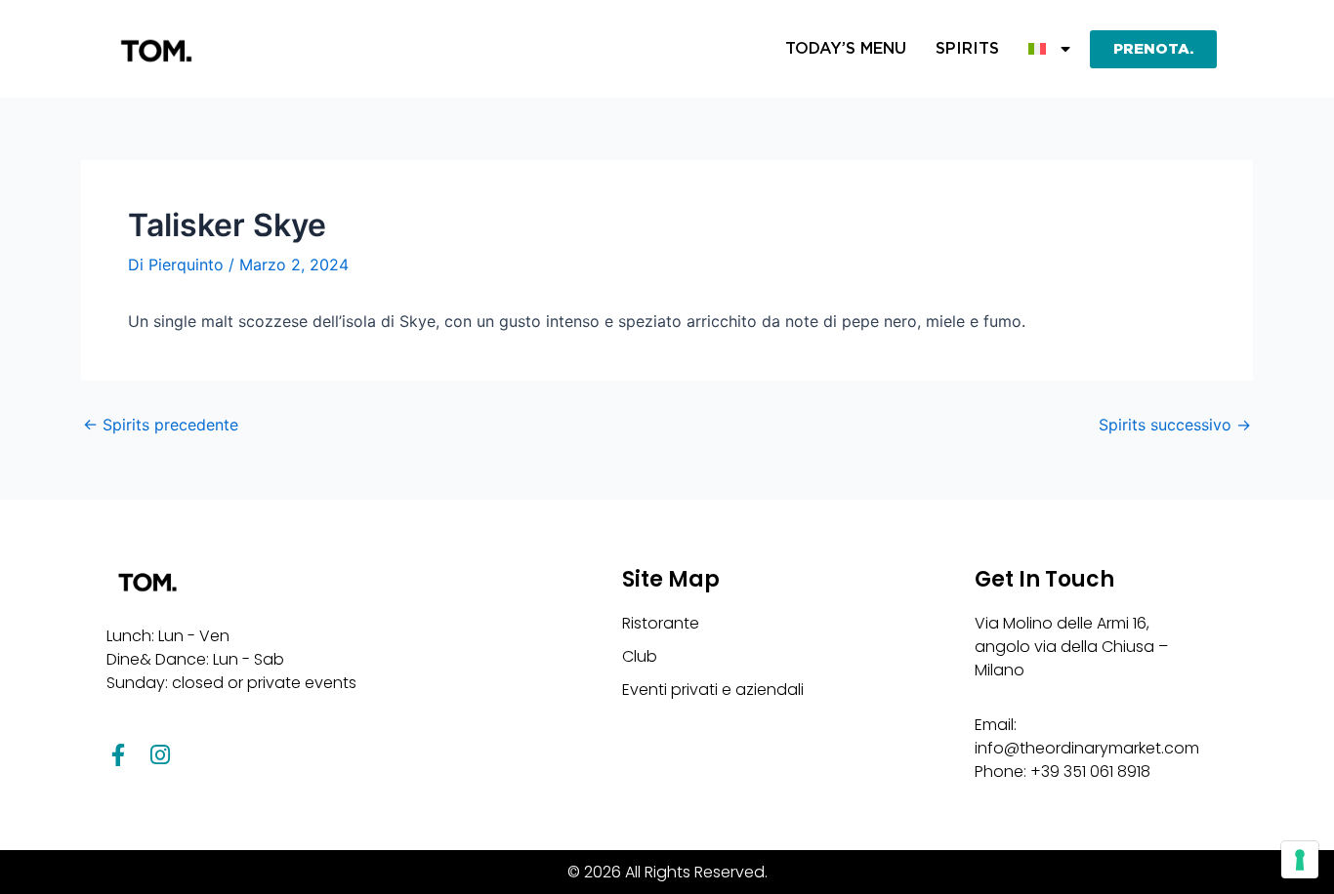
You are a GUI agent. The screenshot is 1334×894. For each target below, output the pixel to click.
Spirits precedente (160, 424)
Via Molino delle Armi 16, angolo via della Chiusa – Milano (1071, 646)
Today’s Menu (845, 48)
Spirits (967, 48)
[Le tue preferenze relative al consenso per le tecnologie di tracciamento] (1299, 859)
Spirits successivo (1175, 424)
